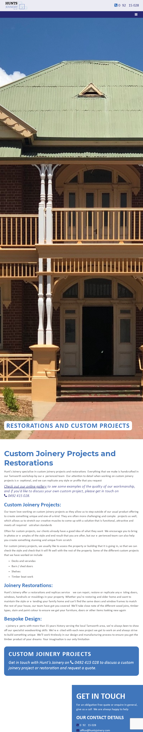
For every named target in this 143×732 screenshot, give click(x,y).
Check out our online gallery (25, 486)
